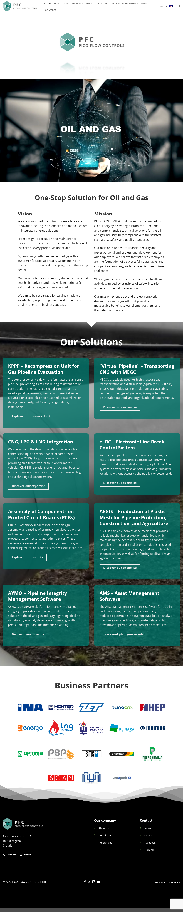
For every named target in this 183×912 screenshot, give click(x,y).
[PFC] (20, 6)
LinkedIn (149, 850)
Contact (50, 10)
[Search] (179, 6)
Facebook (149, 842)
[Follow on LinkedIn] (93, 882)
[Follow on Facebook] (84, 882)
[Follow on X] (89, 882)
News (144, 3)
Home (47, 3)
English (163, 6)
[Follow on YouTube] (98, 882)
